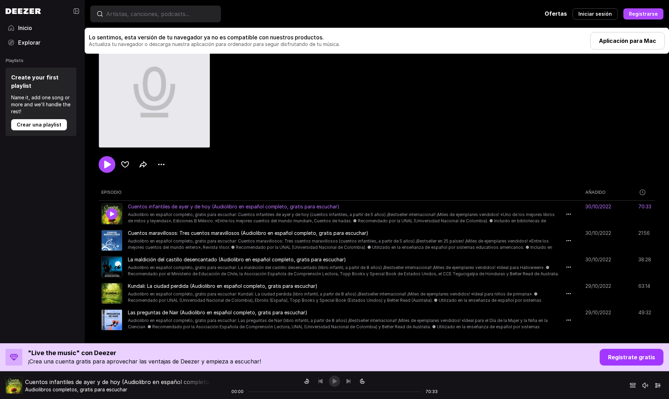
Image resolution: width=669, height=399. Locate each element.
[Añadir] (125, 164)
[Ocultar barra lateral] (76, 11)
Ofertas (556, 13)
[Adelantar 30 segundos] (362, 381)
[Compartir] (143, 164)
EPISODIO (111, 192)
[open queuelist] (632, 385)
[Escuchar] (107, 164)
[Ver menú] (161, 164)
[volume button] (645, 385)
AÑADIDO (595, 192)
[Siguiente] (348, 381)
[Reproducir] (334, 381)
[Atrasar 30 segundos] (306, 381)
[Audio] (657, 385)
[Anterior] (320, 381)
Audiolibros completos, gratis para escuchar (76, 389)
